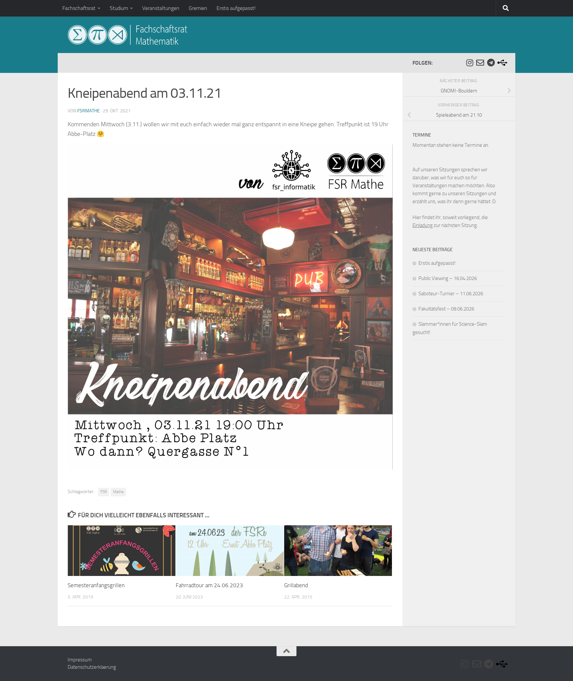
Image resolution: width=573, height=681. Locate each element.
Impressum (80, 660)
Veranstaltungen (160, 8)
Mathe (118, 491)
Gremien (198, 8)
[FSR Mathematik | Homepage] (127, 35)
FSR (103, 491)
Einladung (423, 225)
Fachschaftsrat (79, 8)
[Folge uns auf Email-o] (480, 63)
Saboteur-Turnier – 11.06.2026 (450, 294)
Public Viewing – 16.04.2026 (447, 278)
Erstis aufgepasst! (236, 8)
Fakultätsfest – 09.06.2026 (446, 309)
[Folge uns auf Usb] (501, 63)
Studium (119, 8)
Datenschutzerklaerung (92, 667)
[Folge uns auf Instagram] (470, 63)
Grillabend (296, 585)
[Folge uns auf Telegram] (491, 63)
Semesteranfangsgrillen (96, 585)
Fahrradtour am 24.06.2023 (209, 585)
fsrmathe (88, 111)
